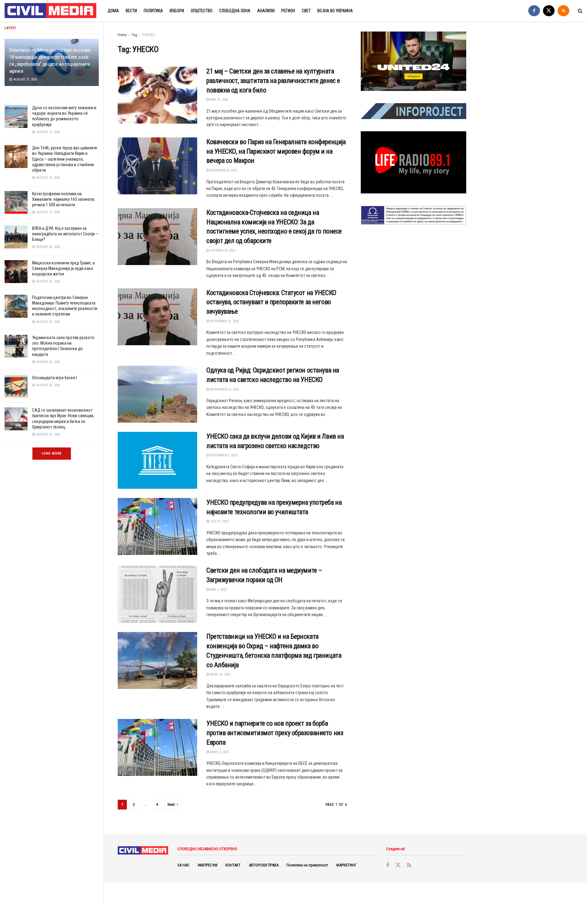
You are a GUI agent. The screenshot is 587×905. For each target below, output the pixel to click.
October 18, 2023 (222, 250)
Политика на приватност (307, 865)
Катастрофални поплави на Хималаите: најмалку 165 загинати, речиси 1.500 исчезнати (63, 199)
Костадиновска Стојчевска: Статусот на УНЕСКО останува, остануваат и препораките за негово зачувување (271, 302)
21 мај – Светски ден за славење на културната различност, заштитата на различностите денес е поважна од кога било (273, 80)
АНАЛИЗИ (266, 10)
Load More (52, 453)
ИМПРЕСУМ (207, 865)
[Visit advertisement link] (413, 61)
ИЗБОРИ (177, 10)
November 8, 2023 (223, 170)
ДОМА (113, 10)
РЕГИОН (288, 10)
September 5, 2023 (223, 455)
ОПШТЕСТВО (201, 10)
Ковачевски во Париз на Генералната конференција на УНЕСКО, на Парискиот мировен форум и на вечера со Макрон (275, 151)
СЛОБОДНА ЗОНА (234, 10)
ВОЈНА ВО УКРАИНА (335, 10)
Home (122, 35)
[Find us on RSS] (563, 11)
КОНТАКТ (233, 865)
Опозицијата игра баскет (54, 377)
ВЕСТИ (131, 10)
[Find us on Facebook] (534, 11)
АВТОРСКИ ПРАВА (264, 865)
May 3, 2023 (218, 590)
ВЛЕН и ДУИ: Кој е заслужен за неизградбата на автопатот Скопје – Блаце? (65, 234)
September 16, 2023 (224, 389)
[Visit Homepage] (51, 11)
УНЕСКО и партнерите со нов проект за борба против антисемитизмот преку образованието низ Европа (274, 733)
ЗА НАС (183, 865)
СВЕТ (306, 10)
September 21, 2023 (224, 321)
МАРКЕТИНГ (346, 865)
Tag (134, 35)
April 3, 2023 (219, 752)
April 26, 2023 (219, 674)
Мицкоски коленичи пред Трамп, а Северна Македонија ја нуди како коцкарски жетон (63, 268)
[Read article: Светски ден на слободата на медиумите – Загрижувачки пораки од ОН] (157, 594)
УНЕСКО (148, 35)
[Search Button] (580, 11)
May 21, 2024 (218, 100)
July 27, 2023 (218, 521)
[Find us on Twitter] (549, 11)
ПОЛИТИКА (153, 10)
